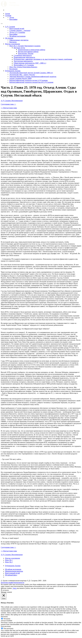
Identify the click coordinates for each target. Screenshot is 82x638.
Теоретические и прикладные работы (31, 50)
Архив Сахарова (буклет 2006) (20, 78)
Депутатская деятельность (23, 61)
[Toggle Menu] (2, 23)
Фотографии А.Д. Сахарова (24, 65)
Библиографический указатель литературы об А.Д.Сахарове (31, 82)
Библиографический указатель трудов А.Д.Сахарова (28, 80)
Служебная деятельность (23, 55)
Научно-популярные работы (28, 51)
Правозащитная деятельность (24, 57)
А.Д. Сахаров (10, 27)
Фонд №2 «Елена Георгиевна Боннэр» (23, 67)
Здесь (15, 588)
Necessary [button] (4, 616)
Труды (11, 17)
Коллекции (13, 69)
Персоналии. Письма (25, 53)
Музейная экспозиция (17, 36)
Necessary (6, 619)
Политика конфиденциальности (12, 582)
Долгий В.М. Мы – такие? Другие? (22, 74)
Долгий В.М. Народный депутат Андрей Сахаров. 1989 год (31, 73)
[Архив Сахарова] (10, 6)
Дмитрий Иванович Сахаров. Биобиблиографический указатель (32, 76)
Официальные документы (18, 40)
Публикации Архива (12, 71)
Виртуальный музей (16, 28)
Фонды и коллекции (12, 44)
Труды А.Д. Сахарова (17, 32)
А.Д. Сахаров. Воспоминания (12, 101)
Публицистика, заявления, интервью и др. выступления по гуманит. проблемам (43, 59)
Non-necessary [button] (6, 626)
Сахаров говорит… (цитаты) (19, 30)
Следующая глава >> (8, 104)
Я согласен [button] (5, 590)
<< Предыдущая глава (9, 108)
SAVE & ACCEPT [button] (7, 636)
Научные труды (19, 48)
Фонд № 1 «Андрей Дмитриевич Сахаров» (25, 46)
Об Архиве (9, 38)
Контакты (13, 42)
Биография (13, 19)
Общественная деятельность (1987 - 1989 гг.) (30, 63)
